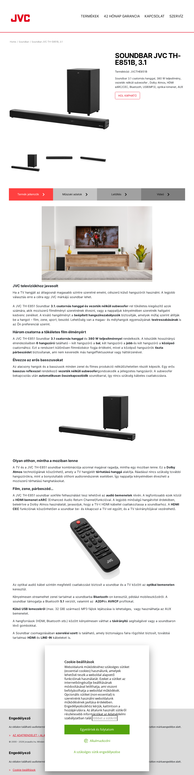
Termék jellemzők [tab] (28, 194)
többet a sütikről (105, 718)
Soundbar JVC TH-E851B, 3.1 (47, 41)
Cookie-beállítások (24, 769)
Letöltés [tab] (116, 194)
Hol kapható (127, 95)
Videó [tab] (160, 194)
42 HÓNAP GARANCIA (122, 16)
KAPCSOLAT (155, 16)
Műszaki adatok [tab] (72, 194)
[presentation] (20, 163)
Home (13, 41)
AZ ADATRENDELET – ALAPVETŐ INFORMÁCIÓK (43, 735)
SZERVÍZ (176, 16)
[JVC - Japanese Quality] (20, 17)
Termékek (90, 16)
